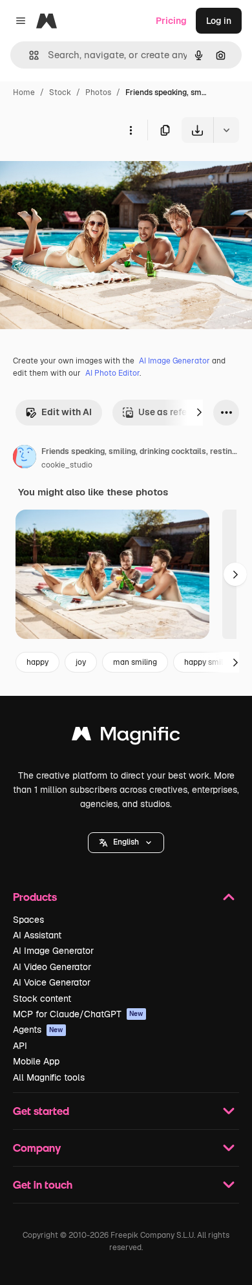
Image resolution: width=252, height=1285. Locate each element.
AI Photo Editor (112, 373)
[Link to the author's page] (24, 458)
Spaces (28, 919)
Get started (41, 1111)
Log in (218, 21)
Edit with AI (66, 412)
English (126, 842)
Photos (98, 92)
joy (81, 662)
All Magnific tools (49, 1077)
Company (37, 1147)
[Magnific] (126, 737)
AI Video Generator (52, 967)
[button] (126, 842)
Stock (60, 92)
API (20, 1046)
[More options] (130, 130)
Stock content (42, 998)
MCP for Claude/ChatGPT (78, 1014)
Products (35, 896)
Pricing (171, 21)
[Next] (199, 413)
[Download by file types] (226, 130)
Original (83, 173)
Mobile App (36, 1061)
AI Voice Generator (51, 982)
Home (24, 92)
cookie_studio (66, 465)
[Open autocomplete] (29, 55)
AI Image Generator (174, 361)
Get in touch (42, 1184)
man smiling (135, 662)
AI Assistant (37, 935)
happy (37, 662)
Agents (38, 1029)
